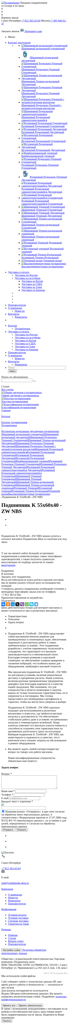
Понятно (7, 1021)
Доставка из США (25, 343)
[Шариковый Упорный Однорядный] (43, 206)
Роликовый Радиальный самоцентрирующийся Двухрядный (28, 469)
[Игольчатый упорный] (35, 248)
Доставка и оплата (18, 272)
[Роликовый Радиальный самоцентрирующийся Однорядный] (44, 197)
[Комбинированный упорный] (39, 153)
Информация (8, 909)
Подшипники (22, 328)
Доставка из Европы (26, 349)
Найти (12, 371)
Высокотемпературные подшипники (29, 494)
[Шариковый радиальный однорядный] (44, 45)
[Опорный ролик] (32, 260)
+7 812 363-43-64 (30, 20)
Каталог (12, 325)
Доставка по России (26, 275)
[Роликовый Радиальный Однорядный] (44, 123)
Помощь (6, 929)
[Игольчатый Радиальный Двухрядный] (44, 147)
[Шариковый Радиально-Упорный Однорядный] (44, 66)
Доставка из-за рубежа (27, 278)
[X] (17, 604)
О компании (15, 308)
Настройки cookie (11, 950)
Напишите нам (33, 31)
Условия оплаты (17, 915)
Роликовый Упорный (26, 488)
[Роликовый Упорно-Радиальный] (41, 254)
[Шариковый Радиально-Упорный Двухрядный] (44, 90)
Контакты (13, 314)
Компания (7, 889)
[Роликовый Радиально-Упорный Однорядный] (44, 162)
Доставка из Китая (25, 340)
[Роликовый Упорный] (34, 242)
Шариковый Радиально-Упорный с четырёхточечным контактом (28, 448)
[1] (3, 530)
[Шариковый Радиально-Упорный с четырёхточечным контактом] (44, 102)
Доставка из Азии (25, 346)
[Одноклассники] (8, 604)
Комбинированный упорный (32, 461)
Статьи (12, 938)
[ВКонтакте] (3, 604)
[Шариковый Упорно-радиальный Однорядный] (44, 221)
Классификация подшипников (18, 407)
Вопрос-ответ (16, 941)
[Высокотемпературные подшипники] (43, 263)
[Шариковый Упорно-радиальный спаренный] (44, 233)
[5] (15, 530)
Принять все (9, 1005)
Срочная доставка (18, 920)
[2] (6, 530)
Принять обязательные (30, 1005)
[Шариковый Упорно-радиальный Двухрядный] (44, 78)
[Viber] (22, 604)
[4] (12, 530)
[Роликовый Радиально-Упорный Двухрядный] (25, 177)
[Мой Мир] (13, 604)
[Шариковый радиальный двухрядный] (25, 57)
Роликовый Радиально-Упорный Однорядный (31, 463)
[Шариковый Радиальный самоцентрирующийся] (44, 114)
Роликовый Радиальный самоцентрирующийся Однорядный (28, 473)
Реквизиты (21, 317)
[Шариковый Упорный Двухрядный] (42, 212)
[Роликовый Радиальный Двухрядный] (44, 129)
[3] (9, 530)
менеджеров (8, 565)
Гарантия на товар (18, 923)
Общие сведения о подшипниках (20, 395)
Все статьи (7, 389)
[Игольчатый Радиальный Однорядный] (44, 138)
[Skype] (31, 604)
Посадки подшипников (14, 401)
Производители (17, 305)
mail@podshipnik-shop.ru (15, 883)
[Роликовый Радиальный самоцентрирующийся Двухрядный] (44, 185)
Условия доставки (18, 917)
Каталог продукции (19, 42)
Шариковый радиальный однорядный (23, 434)
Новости (20, 311)
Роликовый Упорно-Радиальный (30, 491)
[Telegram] (36, 604)
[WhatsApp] (27, 604)
